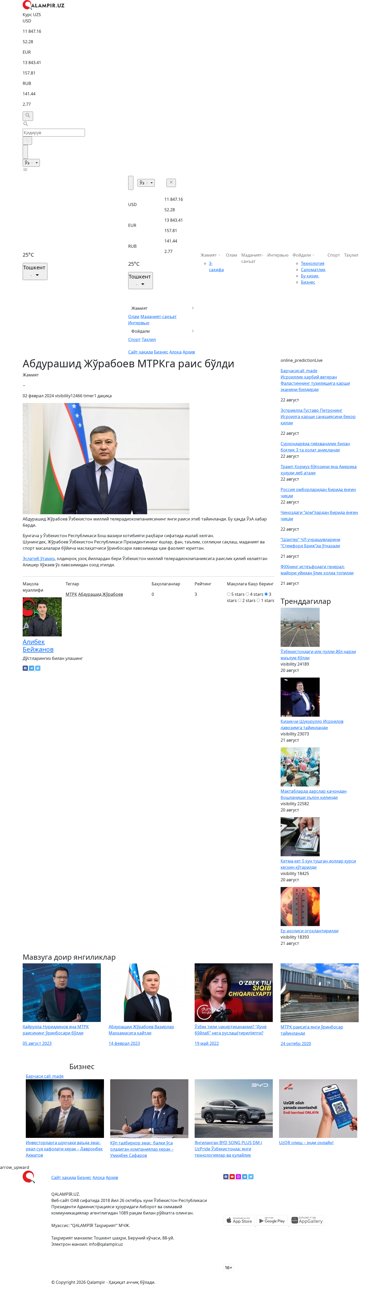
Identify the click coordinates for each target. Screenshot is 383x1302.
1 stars (267, 600)
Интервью (138, 323)
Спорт (134, 339)
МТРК (71, 594)
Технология (312, 263)
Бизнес (161, 352)
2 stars (249, 600)
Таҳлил (149, 339)
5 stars (238, 594)
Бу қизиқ (310, 276)
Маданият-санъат (158, 316)
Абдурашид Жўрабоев (100, 594)
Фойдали (140, 331)
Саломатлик (313, 269)
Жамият (139, 308)
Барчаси (299, 371)
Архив (189, 352)
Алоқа (175, 352)
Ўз (27, 163)
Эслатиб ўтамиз (39, 558)
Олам (133, 316)
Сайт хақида (140, 352)
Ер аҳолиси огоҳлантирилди (309, 931)
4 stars (256, 594)
